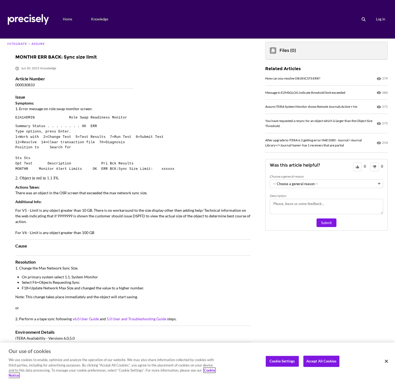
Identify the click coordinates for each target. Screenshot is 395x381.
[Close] (386, 361)
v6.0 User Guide (86, 319)
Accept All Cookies (321, 361)
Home (67, 19)
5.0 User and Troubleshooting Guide (137, 319)
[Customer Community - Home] (28, 19)
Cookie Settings (282, 361)
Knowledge (99, 19)
